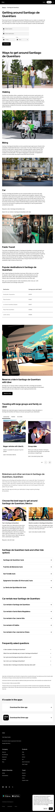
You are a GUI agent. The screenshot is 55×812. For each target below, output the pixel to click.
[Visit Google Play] (6, 796)
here (47, 804)
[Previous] (45, 462)
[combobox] (5, 29)
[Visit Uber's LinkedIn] (3, 787)
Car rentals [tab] (19, 416)
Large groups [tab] (6, 416)
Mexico (4, 7)
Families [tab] (13, 416)
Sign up (49, 2)
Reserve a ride (7, 393)
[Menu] (53, 2)
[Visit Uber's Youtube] (6, 787)
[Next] (50, 462)
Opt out (45, 808)
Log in (44, 2)
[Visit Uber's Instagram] (9, 787)
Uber (3, 2)
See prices (6, 44)
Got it (51, 808)
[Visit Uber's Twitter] (12, 787)
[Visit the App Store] (16, 796)
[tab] (24, 416)
